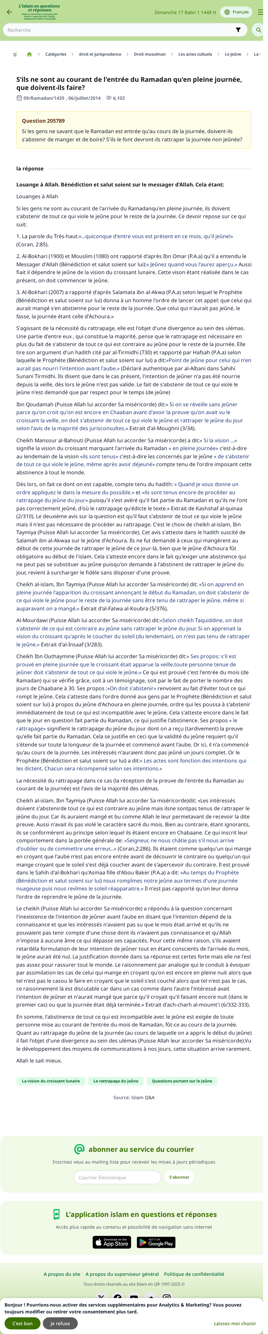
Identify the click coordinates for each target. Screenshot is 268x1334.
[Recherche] (258, 30)
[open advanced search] (238, 29)
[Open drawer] (260, 12)
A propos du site (62, 1274)
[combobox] (121, 29)
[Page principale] (29, 54)
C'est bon (22, 1323)
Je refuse (60, 1323)
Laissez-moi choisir (235, 1323)
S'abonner (179, 1177)
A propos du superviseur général (122, 1274)
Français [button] (241, 12)
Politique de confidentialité (194, 1274)
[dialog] (131, 1316)
